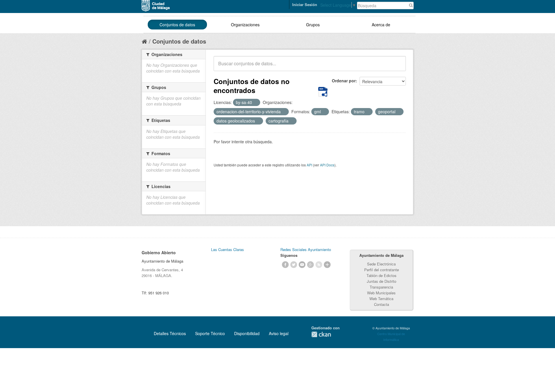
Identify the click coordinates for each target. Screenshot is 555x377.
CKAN (321, 334)
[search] (397, 66)
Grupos (313, 24)
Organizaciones (245, 24)
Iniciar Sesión (304, 4)
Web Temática (381, 298)
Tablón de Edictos (382, 275)
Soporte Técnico (210, 333)
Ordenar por (344, 80)
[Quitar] (255, 102)
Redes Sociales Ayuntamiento (305, 249)
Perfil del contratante (381, 269)
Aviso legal (278, 333)
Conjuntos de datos (177, 24)
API (309, 164)
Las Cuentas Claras (227, 249)
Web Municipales (381, 293)
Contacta (381, 304)
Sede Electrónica (381, 264)
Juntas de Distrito (381, 281)
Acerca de (381, 24)
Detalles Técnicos (170, 333)
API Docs (327, 164)
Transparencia (381, 287)
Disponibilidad (247, 333)
